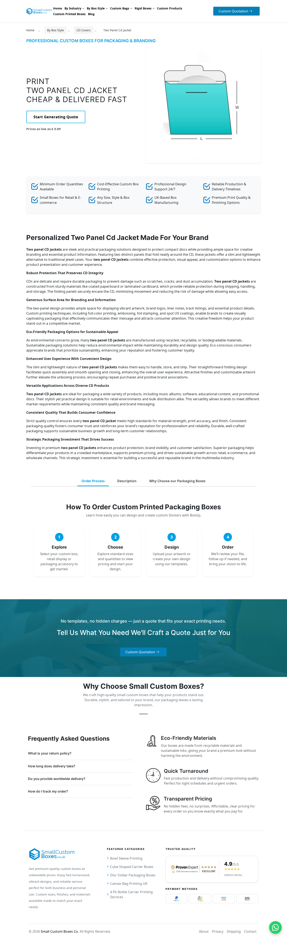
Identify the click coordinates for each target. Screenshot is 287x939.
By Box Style (55, 30)
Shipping (234, 931)
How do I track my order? (48, 791)
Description (127, 481)
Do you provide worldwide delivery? (56, 779)
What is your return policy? (49, 753)
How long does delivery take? (51, 766)
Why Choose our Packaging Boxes (177, 481)
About (204, 931)
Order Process (93, 481)
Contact (250, 931)
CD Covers (83, 30)
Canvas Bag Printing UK (128, 883)
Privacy (217, 931)
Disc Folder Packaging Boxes (132, 875)
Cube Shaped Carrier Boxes (131, 866)
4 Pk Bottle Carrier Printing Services (131, 894)
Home (30, 30)
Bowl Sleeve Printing (126, 858)
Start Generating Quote (55, 116)
